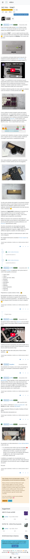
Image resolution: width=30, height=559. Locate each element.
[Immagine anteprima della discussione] (26, 513)
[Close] (27, 479)
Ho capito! (15, 546)
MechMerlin (17, 406)
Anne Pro (12, 118)
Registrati (5, 500)
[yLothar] (3, 517)
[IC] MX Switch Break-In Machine (10, 536)
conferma (8, 270)
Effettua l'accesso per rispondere (21, 14)
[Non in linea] (2, 24)
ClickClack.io (4, 28)
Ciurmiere (6, 364)
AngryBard (11, 364)
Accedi (10, 500)
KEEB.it (11, 2)
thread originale (23, 237)
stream (20, 443)
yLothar (11, 24)
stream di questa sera (19, 404)
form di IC (3, 223)
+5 (12, 18)
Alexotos (19, 321)
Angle (17, 27)
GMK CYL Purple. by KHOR (8, 512)
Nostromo (6, 24)
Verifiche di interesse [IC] (7, 9)
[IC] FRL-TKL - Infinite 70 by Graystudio (11, 524)
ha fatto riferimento (15, 252)
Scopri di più (23, 543)
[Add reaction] (20, 247)
